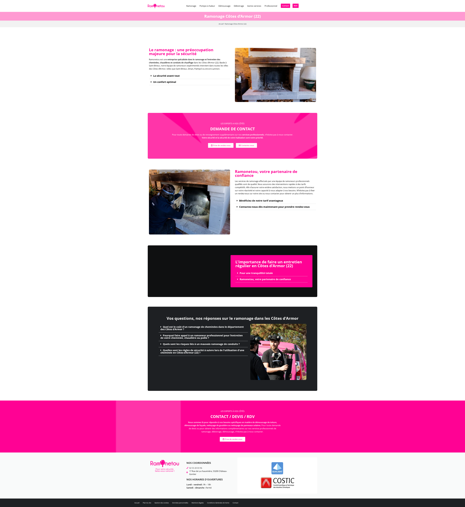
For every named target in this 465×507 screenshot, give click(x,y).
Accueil (221, 24)
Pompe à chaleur (207, 6)
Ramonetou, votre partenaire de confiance (265, 279)
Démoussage (224, 6)
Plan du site (147, 503)
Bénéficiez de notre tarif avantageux (261, 200)
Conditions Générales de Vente (218, 503)
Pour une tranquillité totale (256, 273)
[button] (189, 76)
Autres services (254, 6)
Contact (235, 503)
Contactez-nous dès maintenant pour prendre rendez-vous (274, 207)
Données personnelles (180, 503)
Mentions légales (198, 503)
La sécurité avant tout (166, 76)
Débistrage (239, 6)
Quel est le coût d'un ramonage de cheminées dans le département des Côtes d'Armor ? (202, 328)
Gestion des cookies (162, 503)
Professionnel (271, 6)
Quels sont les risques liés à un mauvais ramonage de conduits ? (201, 344)
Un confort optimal (164, 82)
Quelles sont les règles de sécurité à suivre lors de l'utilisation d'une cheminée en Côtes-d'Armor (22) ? (202, 351)
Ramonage (191, 6)
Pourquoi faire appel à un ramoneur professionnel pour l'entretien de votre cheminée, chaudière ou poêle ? (201, 336)
